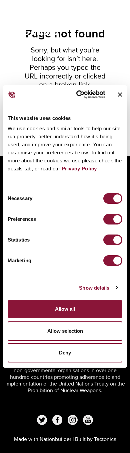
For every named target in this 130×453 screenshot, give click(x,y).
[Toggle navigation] (114, 14)
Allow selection (65, 331)
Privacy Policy (79, 168)
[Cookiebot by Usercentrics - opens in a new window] (78, 94)
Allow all (65, 309)
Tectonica (105, 439)
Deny (65, 352)
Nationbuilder (55, 439)
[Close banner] (120, 94)
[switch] (112, 219)
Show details (94, 288)
